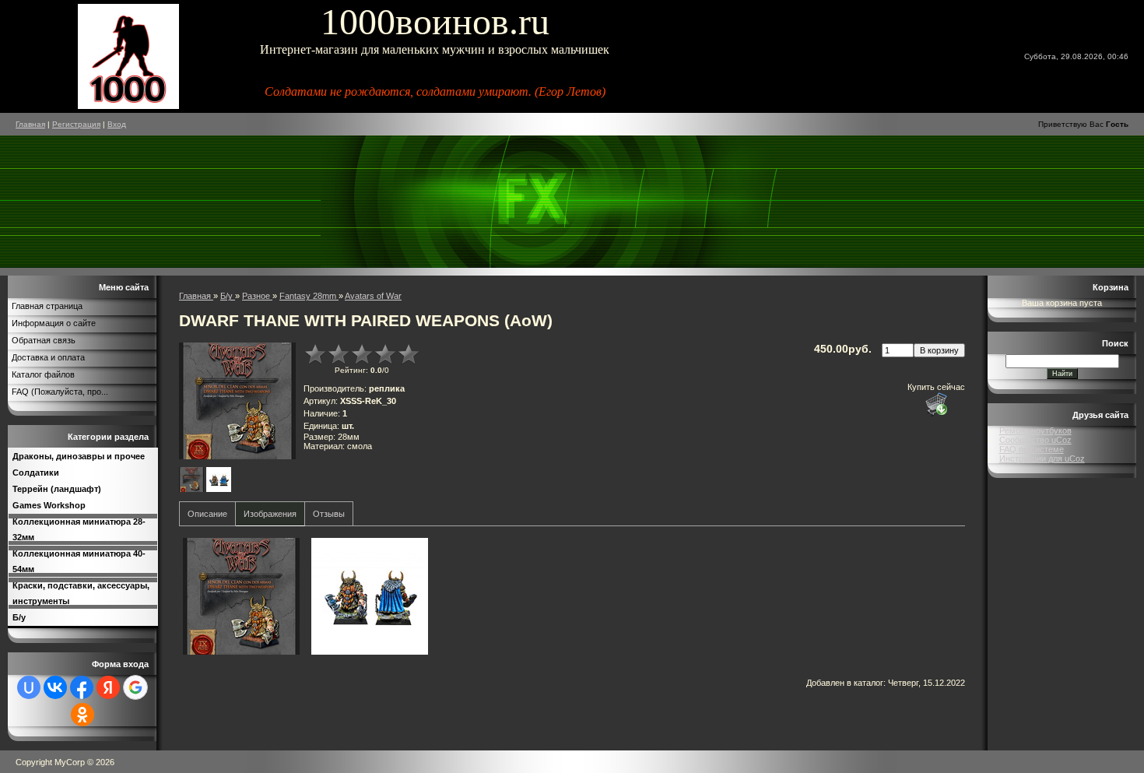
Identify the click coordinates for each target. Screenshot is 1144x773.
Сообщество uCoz (1035, 439)
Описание (207, 513)
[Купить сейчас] (936, 404)
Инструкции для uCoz (1042, 458)
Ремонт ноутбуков (1035, 430)
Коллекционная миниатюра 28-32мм (79, 529)
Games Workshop (49, 505)
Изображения (270, 513)
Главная (30, 124)
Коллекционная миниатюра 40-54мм (79, 561)
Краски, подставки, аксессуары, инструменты (80, 593)
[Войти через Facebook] (81, 687)
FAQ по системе (1031, 449)
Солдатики (35, 472)
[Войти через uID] (28, 687)
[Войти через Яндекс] (108, 687)
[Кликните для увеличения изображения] (237, 401)
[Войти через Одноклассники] (82, 714)
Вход (116, 124)
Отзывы (329, 513)
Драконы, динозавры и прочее (78, 456)
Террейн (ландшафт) (56, 489)
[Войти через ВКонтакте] (55, 687)
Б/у (19, 617)
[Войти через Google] (135, 687)
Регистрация (76, 124)
